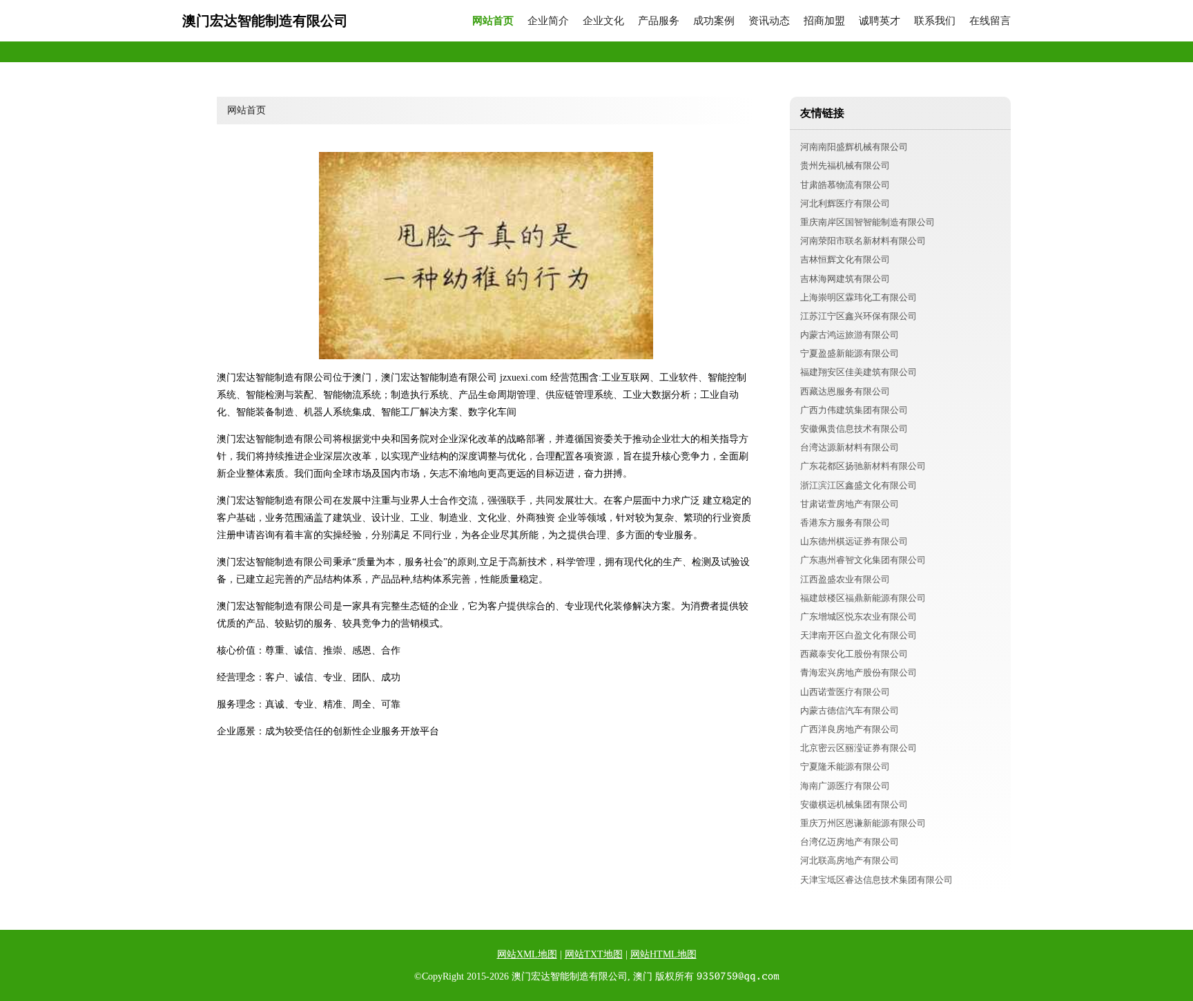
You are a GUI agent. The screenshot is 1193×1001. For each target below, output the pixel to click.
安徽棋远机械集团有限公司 (854, 804)
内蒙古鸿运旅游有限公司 (849, 335)
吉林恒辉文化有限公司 (845, 259)
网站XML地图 (527, 954)
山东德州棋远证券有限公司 (854, 541)
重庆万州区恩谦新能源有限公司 (863, 823)
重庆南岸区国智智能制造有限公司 (867, 222)
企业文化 (603, 21)
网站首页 (493, 21)
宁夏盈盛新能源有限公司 (849, 353)
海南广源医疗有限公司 (845, 786)
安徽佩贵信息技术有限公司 (854, 428)
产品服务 (658, 21)
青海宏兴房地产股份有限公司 (858, 672)
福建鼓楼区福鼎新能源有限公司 (863, 598)
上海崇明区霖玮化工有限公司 (858, 297)
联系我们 (935, 21)
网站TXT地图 (594, 954)
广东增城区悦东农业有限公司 (858, 616)
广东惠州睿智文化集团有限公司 (863, 560)
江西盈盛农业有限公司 (845, 579)
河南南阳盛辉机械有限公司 (854, 147)
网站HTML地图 (663, 954)
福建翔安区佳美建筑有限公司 (858, 372)
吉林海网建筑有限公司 (845, 279)
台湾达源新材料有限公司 (849, 447)
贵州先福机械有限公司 (845, 165)
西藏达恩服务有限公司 (845, 391)
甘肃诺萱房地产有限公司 (849, 504)
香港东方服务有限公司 (845, 522)
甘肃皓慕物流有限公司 (845, 185)
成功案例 (714, 21)
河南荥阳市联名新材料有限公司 (863, 241)
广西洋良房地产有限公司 (849, 729)
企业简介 (548, 21)
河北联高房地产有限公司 (849, 860)
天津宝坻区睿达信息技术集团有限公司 (876, 880)
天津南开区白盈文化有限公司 (858, 635)
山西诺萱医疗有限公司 (845, 692)
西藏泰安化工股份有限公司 (854, 654)
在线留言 (990, 21)
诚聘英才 (879, 21)
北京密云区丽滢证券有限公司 (858, 748)
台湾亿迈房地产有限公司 (849, 842)
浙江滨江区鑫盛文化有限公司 (858, 485)
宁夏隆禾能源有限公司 (845, 766)
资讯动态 (769, 21)
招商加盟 (824, 21)
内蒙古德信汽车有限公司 (849, 710)
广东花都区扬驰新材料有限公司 (863, 466)
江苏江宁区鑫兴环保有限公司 (858, 316)
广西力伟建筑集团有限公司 (854, 410)
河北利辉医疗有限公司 (845, 203)
